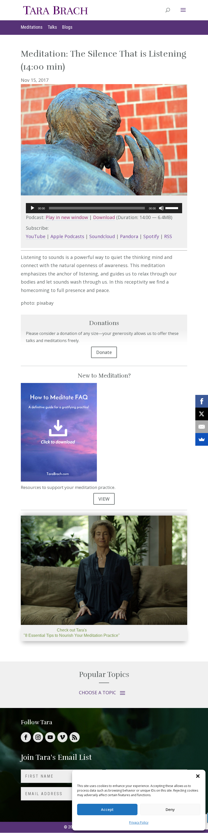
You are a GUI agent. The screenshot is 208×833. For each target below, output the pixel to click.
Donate (104, 352)
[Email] (201, 426)
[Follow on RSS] (75, 737)
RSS (168, 236)
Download (104, 217)
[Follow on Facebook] (26, 737)
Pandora (129, 236)
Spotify (151, 236)
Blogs (67, 27)
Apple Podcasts (67, 236)
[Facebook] (201, 401)
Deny (170, 809)
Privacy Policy (138, 822)
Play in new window (67, 217)
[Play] (32, 208)
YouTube (35, 236)
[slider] (172, 207)
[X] (201, 414)
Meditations (32, 27)
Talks (52, 27)
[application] (104, 208)
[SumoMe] (201, 439)
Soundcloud (102, 236)
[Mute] (161, 208)
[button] (197, 776)
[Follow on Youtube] (50, 737)
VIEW (104, 499)
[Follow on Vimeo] (62, 737)
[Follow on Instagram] (38, 737)
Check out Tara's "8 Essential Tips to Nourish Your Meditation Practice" (72, 633)
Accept (107, 809)
